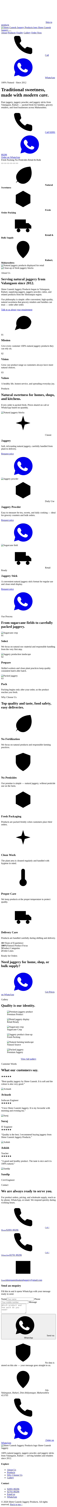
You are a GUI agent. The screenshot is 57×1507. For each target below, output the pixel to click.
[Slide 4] (11, 163)
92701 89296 (13, 1491)
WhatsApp (50, 77)
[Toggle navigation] (10, 30)
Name (4, 1299)
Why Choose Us (14, 1475)
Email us (11, 1494)
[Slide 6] (17, 163)
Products (12, 32)
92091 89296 (13, 1489)
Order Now (36, 32)
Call (47, 55)
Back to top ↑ (16, 1504)
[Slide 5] (14, 163)
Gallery (27, 32)
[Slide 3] (8, 163)
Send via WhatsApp (39, 1337)
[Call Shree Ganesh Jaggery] (23, 1418)
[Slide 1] (2, 163)
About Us (11, 1470)
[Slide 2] (5, 163)
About (4, 32)
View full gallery (28, 1059)
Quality (19, 32)
